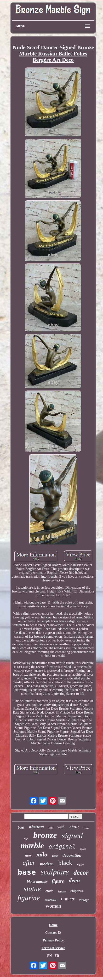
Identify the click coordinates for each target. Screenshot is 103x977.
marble (32, 845)
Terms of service (53, 948)
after (29, 862)
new (28, 855)
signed (72, 835)
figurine (28, 898)
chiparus (76, 891)
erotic (49, 891)
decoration (72, 855)
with (61, 827)
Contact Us (53, 932)
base (27, 872)
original (62, 847)
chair (74, 826)
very (80, 864)
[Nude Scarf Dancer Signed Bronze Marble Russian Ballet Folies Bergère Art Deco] (53, 102)
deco (74, 880)
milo (41, 854)
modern (47, 863)
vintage (84, 900)
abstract (36, 826)
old (51, 828)
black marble (37, 881)
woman (53, 906)
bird (55, 856)
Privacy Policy (53, 940)
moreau (50, 900)
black (65, 862)
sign (26, 838)
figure (58, 881)
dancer (67, 899)
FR (57, 956)
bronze (45, 835)
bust (21, 827)
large (83, 848)
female (62, 891)
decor (81, 872)
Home (53, 925)
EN (49, 956)
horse (86, 828)
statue (32, 889)
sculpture (55, 871)
